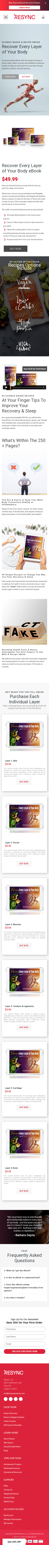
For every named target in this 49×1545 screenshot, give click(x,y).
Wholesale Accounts (12, 1468)
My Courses (8, 1523)
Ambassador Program (12, 1464)
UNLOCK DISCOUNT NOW (24, 1351)
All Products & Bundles (13, 1425)
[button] (14, 1542)
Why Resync (8, 1443)
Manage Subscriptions (12, 1519)
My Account (8, 1515)
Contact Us (8, 1490)
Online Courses (10, 1421)
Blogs (6, 1451)
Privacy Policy (9, 1498)
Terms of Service (20, 1537)
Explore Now (24, 7)
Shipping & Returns (11, 1494)
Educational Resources (13, 1472)
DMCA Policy (9, 1502)
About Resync (9, 1439)
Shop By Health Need (12, 1447)
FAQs (6, 1486)
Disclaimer (32, 1537)
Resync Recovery (10, 1413)
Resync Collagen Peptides (14, 1417)
